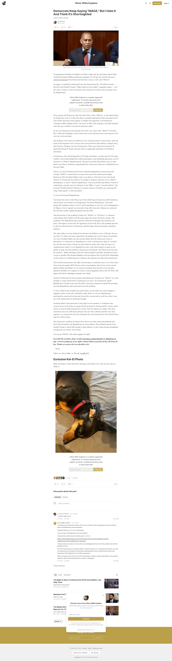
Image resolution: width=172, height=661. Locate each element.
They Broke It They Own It (61, 585)
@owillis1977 (84, 353)
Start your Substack (81, 653)
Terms (89, 648)
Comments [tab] (57, 497)
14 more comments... (59, 566)
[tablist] (61, 497)
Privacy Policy (99, 625)
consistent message (60, 79)
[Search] (146, 3)
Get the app (94, 653)
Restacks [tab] (65, 497)
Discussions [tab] (67, 575)
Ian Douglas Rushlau (63, 523)
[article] (86, 584)
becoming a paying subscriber (93, 339)
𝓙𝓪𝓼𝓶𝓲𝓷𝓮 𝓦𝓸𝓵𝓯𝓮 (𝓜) (63, 514)
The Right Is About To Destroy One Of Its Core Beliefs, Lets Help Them (77, 581)
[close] (103, 595)
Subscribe (157, 3)
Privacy (85, 648)
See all (57, 621)
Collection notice (97, 648)
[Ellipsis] (117, 513)
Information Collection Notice (85, 625)
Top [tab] (55, 575)
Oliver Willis (61, 21)
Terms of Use (94, 623)
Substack (77, 657)
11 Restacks (75, 478)
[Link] (50, 359)
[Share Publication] (150, 3)
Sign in (166, 3)
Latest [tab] (60, 575)
